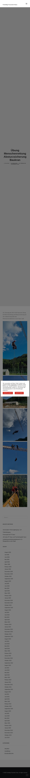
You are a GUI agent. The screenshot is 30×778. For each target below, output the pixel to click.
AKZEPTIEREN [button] (19, 393)
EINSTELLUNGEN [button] (8, 393)
